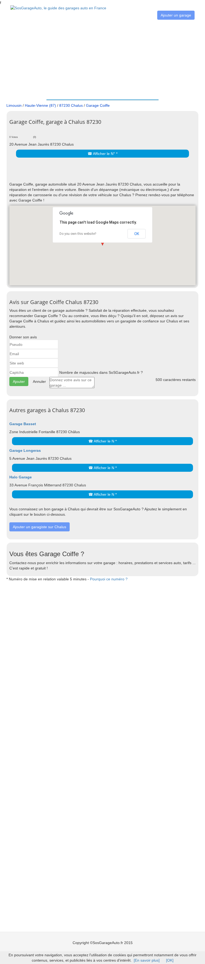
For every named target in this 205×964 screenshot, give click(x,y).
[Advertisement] (102, 59)
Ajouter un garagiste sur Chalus (39, 527)
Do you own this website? (78, 234)
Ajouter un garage (176, 15)
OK (136, 234)
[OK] (170, 960)
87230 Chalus (71, 105)
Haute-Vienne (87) (40, 105)
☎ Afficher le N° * (102, 153)
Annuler (39, 381)
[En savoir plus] (147, 960)
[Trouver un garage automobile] (58, 8)
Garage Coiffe (98, 105)
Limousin (14, 105)
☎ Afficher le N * (102, 441)
